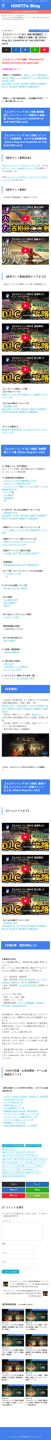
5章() (34, 553)
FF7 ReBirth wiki (41, 1159)
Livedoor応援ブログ (12, 1099)
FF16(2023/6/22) (26, 979)
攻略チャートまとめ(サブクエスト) (18, 542)
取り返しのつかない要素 (14, 588)
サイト (4, 1262)
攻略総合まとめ (9, 1173)
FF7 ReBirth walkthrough (24, 1159)
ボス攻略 (7, 495)
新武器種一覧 (9, 406)
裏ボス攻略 (23, 553)
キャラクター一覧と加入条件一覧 (18, 678)
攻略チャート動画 (30, 394)
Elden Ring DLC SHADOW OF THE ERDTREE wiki (21, 1156)
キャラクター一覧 (11, 670)
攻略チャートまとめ (10, 394)
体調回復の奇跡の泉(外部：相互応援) (19, 1111)
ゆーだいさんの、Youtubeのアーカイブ (18, 168)
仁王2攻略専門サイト (13, 1108)
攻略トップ (28, 75)
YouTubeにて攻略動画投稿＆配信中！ (26, 12)
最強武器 (21, 1173)
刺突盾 (41, 84)
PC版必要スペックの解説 (15, 667)
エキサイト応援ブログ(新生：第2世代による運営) (25, 1096)
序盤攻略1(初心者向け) (13, 565)
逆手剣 (24, 84)
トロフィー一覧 (10, 617)
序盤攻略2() (32, 565)
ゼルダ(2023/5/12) (26, 985)
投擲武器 (32, 87)
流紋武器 (5, 84)
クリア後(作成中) (39, 78)
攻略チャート (33, 1169)
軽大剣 (12, 87)
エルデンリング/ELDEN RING (13, 1145)
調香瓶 (22, 87)
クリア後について (11, 574)
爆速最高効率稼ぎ (20, 1176)
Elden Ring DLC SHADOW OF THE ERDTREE (20, 1152)
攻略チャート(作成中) (19, 78)
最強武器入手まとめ (34, 1173)
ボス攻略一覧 (9, 553)
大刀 (15, 84)
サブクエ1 (6, 545)
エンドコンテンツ (10, 1169)
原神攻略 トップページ (13, 1123)
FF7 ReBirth (8, 1159)
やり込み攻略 (9, 1162)
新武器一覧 (7, 81)
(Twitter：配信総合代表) (14, 1006)
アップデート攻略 (22, 1162)
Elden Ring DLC (10, 1149)
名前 (3, 1244)
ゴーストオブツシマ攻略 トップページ (20, 1114)
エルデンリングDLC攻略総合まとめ (19, 480)
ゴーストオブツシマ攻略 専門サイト (19, 1117)
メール (4, 1253)
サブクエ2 (18, 545)
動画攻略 (34, 530)
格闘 (32, 84)
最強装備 (7, 498)
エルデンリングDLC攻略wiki (33, 1166)
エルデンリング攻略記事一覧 (16, 483)
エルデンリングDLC (34, 1145)
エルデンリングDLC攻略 (12, 1166)
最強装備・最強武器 (10, 429)
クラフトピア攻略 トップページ (17, 1120)
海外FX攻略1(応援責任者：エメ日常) (19, 1126)
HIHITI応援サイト (11, 1105)
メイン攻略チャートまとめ (15, 530)
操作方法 (7, 664)
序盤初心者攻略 (10, 652)
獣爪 (4, 87)
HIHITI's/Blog (24, 1437)
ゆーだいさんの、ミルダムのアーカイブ (21, 165)
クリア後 (23, 1169)
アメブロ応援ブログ (12, 1102)
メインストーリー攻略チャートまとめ (20, 486)
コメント (6, 1221)
